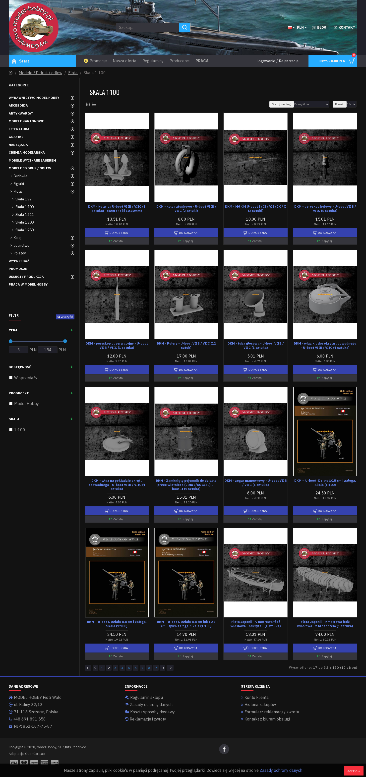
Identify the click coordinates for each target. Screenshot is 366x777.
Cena (13, 330)
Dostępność (20, 367)
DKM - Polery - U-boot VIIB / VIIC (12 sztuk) (186, 346)
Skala (14, 419)
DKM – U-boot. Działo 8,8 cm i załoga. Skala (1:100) (117, 624)
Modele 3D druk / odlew (40, 72)
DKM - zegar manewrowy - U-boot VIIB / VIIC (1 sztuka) (256, 483)
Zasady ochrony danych (281, 770)
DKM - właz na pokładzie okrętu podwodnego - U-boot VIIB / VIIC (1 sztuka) (116, 485)
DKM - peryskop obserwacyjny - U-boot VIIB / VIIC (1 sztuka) (117, 346)
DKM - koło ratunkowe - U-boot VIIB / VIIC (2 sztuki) (186, 209)
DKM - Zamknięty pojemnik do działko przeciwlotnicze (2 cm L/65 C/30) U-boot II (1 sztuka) (186, 485)
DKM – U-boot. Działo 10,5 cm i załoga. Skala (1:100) (325, 483)
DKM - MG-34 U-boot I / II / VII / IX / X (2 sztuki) (255, 209)
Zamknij (353, 771)
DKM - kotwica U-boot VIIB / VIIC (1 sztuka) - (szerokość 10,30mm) (116, 209)
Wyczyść (67, 317)
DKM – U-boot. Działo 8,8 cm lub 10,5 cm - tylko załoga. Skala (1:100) (186, 624)
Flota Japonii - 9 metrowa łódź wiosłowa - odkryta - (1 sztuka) (256, 624)
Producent (19, 393)
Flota (73, 72)
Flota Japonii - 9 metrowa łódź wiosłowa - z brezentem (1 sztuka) (325, 624)
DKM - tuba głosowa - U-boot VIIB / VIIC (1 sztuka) (256, 346)
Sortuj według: (281, 104)
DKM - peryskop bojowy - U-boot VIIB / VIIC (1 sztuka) (325, 209)
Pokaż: (339, 104)
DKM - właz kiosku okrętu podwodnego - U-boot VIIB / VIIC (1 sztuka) (325, 346)
